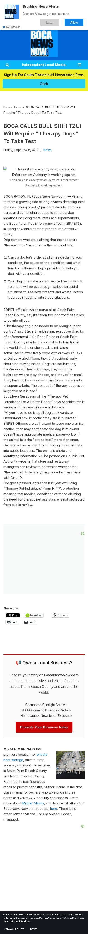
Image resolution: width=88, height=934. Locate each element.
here (53, 808)
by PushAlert (13, 26)
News (47, 150)
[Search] (7, 65)
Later (49, 22)
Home (17, 107)
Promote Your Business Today (44, 727)
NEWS (33, 929)
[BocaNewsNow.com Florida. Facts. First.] (44, 43)
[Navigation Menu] (79, 64)
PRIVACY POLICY (14, 929)
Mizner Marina (33, 803)
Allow (74, 22)
